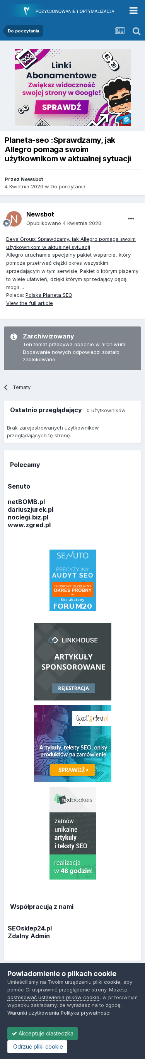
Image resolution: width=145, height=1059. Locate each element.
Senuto (19, 486)
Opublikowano (63, 223)
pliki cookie (106, 982)
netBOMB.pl (26, 502)
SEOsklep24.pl (30, 928)
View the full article (29, 303)
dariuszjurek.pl (30, 509)
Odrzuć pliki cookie (37, 1046)
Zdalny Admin (29, 936)
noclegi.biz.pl (28, 517)
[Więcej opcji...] (131, 218)
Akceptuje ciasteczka (45, 1033)
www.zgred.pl (29, 525)
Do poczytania (68, 186)
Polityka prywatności (86, 1013)
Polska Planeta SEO (49, 295)
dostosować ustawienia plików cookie (53, 997)
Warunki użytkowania (33, 1013)
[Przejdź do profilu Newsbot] (14, 219)
